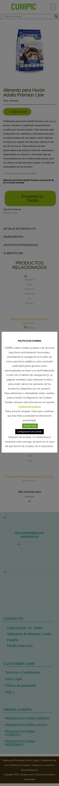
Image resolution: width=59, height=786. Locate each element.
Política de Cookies (30, 406)
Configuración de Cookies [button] (29, 431)
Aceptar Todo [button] (30, 426)
